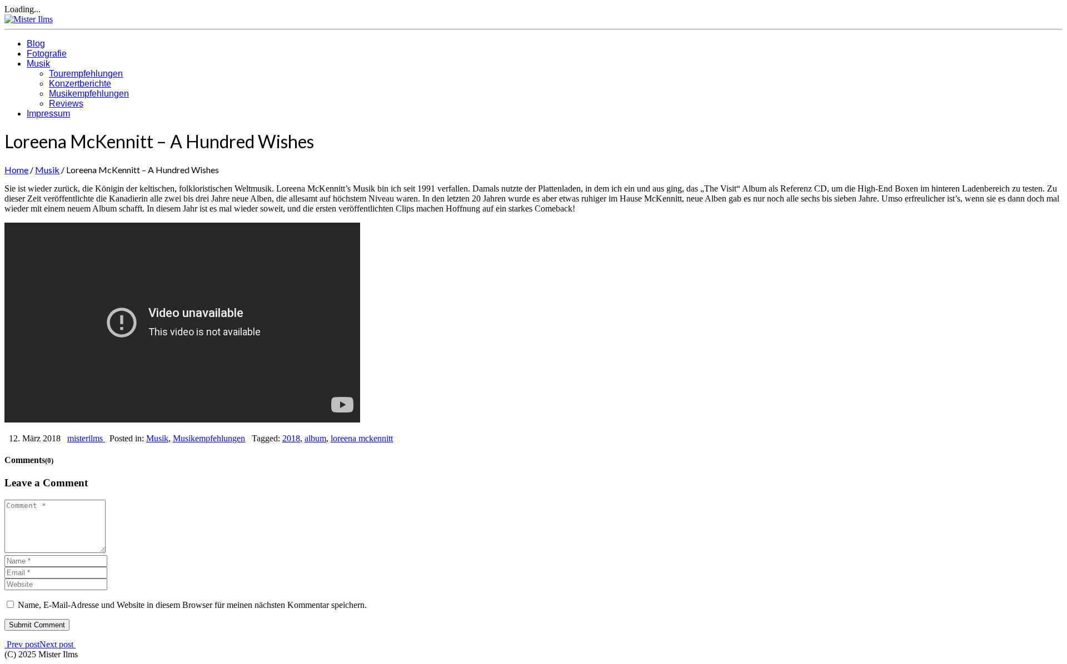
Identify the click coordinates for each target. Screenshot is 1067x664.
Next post (57, 644)
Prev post (21, 644)
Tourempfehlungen (86, 73)
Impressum (48, 113)
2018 (291, 438)
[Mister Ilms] (28, 19)
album (315, 438)
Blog (36, 43)
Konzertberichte (80, 83)
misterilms (86, 438)
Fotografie (47, 53)
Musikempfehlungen (89, 93)
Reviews (66, 103)
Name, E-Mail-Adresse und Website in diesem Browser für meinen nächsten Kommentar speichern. (192, 605)
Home (16, 169)
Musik (38, 63)
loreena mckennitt (362, 438)
